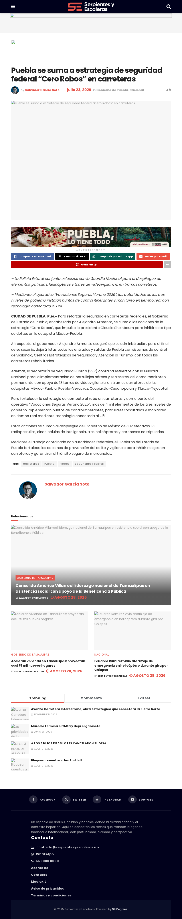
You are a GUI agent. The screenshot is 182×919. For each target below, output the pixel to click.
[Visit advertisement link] (91, 23)
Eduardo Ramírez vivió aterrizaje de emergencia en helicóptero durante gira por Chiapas (131, 665)
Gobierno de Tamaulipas (35, 578)
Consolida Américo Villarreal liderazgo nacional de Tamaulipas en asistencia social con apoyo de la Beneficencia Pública (83, 588)
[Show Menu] (13, 6)
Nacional (136, 90)
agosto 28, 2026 (70, 597)
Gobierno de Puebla (112, 90)
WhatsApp (45, 854)
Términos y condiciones (51, 895)
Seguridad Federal (89, 464)
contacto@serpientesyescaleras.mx (67, 847)
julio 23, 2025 (79, 89)
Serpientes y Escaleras (112, 676)
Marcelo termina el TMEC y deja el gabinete (65, 726)
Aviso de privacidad (47, 888)
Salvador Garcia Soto (42, 90)
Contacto (39, 875)
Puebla (49, 464)
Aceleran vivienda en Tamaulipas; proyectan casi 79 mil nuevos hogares (48, 663)
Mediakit (38, 881)
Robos (65, 464)
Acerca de (39, 868)
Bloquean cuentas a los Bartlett (57, 760)
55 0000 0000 (47, 861)
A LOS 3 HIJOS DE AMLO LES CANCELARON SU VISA (68, 743)
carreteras (31, 464)
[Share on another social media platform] (167, 264)
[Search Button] (168, 6)
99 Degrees (119, 909)
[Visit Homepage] (91, 6)
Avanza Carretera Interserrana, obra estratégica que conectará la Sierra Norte (95, 709)
